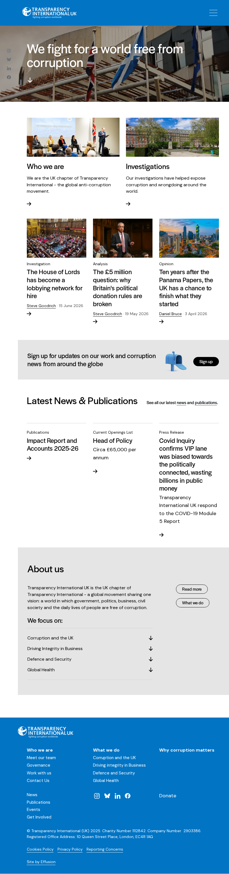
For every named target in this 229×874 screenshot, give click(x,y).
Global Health (106, 780)
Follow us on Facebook (9, 77)
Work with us (39, 773)
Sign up (206, 361)
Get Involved (39, 817)
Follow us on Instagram (9, 50)
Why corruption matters (186, 750)
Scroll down (30, 80)
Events (33, 809)
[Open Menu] (213, 12)
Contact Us (38, 780)
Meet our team (41, 757)
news (181, 402)
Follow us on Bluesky (9, 59)
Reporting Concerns (105, 849)
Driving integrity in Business (119, 765)
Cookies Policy (40, 849)
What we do (192, 602)
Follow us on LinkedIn (9, 68)
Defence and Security (114, 773)
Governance (38, 765)
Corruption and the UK (114, 757)
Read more (192, 589)
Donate (167, 795)
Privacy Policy (70, 849)
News (32, 795)
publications (206, 402)
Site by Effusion (41, 861)
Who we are (40, 750)
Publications (38, 802)
